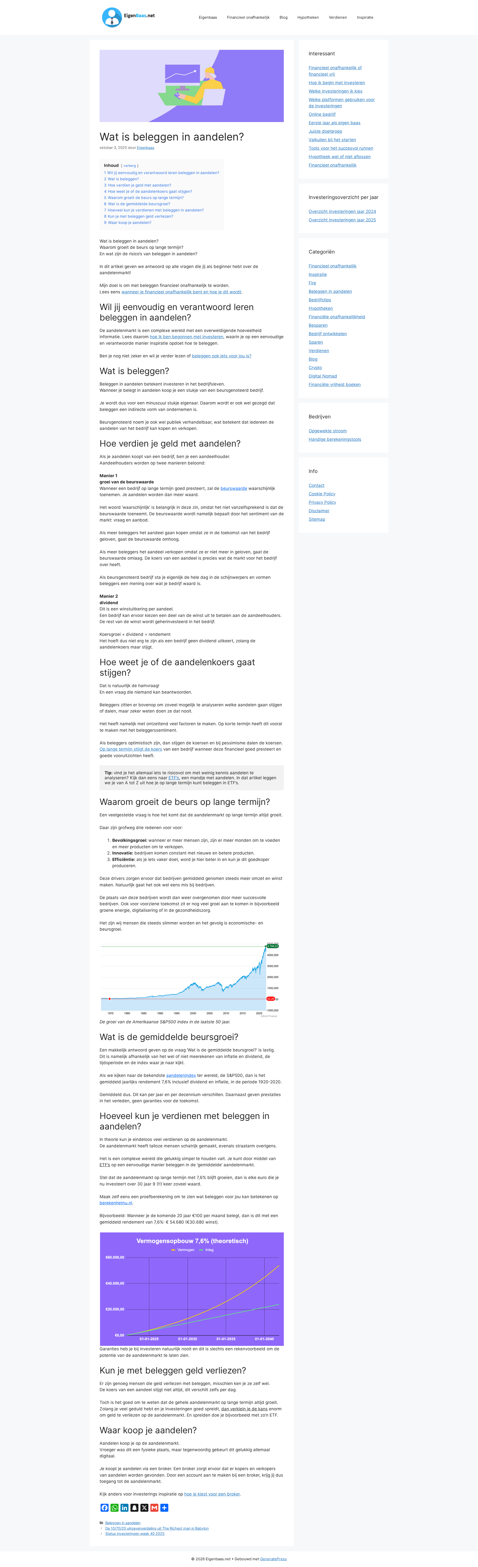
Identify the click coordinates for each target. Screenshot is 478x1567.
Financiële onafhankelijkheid (337, 316)
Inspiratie (365, 17)
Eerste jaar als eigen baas (334, 122)
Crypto (315, 367)
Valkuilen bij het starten (332, 139)
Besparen (318, 325)
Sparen (316, 342)
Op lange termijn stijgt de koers (131, 749)
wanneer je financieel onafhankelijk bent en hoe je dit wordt (181, 291)
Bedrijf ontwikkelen (328, 333)
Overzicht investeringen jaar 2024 (342, 211)
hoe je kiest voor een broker (212, 1494)
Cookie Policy (322, 493)
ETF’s (174, 777)
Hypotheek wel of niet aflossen (340, 156)
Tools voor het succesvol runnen (341, 148)
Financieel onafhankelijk (248, 17)
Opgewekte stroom (328, 430)
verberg (129, 166)
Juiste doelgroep (325, 131)
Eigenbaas (208, 17)
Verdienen (338, 17)
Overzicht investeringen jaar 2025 (342, 219)
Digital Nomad (323, 376)
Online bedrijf (322, 114)
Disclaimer (319, 510)
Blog (284, 17)
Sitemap (317, 519)
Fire (312, 282)
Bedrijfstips (320, 299)
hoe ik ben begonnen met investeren (186, 336)
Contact (316, 485)
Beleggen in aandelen (122, 1523)
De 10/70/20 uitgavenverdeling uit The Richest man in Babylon (157, 1528)
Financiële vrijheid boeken (335, 384)
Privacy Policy (322, 502)
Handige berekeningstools (335, 439)
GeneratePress (273, 1559)
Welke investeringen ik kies (335, 91)
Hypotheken (308, 17)
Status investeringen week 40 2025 (135, 1533)
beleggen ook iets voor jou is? (221, 355)
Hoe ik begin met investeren (337, 82)
